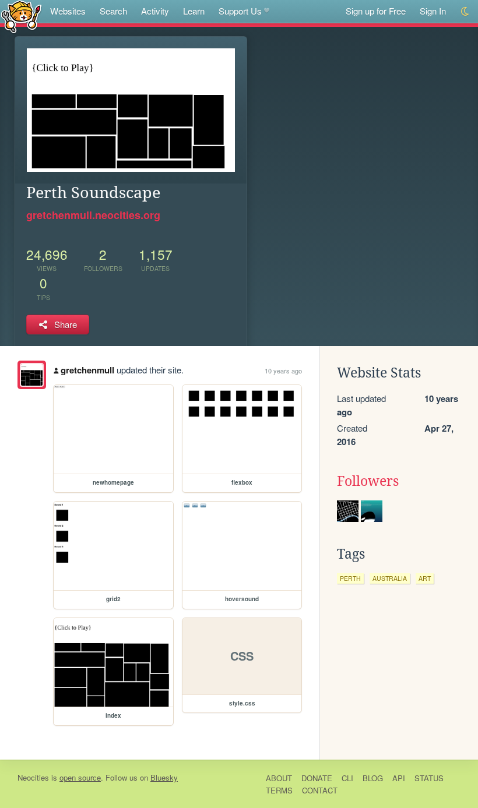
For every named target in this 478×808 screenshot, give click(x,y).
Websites (68, 11)
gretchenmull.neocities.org (93, 215)
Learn (194, 11)
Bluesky (164, 777)
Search (113, 11)
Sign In (433, 11)
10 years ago (283, 370)
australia (389, 578)
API (398, 778)
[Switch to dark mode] (465, 11)
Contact (320, 790)
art (425, 578)
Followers (368, 481)
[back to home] (21, 16)
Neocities (33, 777)
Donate (316, 778)
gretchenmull (87, 370)
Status (429, 778)
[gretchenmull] (32, 375)
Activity (155, 11)
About (279, 778)
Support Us (240, 11)
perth (350, 578)
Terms (279, 790)
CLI (347, 778)
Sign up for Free (376, 11)
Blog (373, 778)
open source (80, 777)
